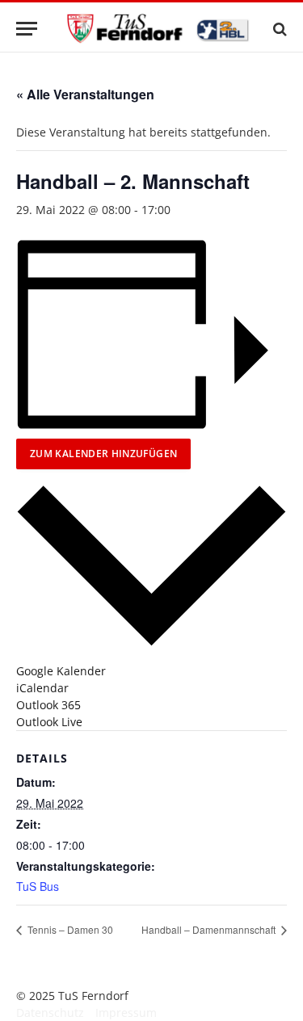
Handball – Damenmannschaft (209, 929)
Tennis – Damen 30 (69, 929)
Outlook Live (49, 721)
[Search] (278, 29)
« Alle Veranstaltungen (85, 94)
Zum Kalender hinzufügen (103, 453)
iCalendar (42, 687)
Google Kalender (61, 671)
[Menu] (26, 29)
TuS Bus (37, 886)
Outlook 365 (48, 704)
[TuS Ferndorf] (159, 28)
